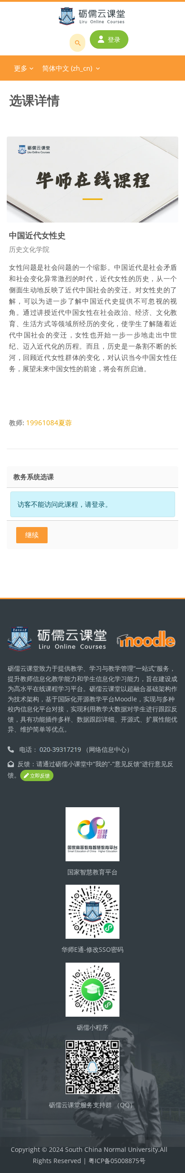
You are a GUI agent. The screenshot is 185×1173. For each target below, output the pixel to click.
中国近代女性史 (37, 235)
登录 (114, 39)
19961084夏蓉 (49, 422)
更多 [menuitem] (20, 68)
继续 (32, 534)
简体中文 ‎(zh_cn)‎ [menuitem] (67, 68)
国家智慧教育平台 (92, 872)
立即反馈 (39, 775)
